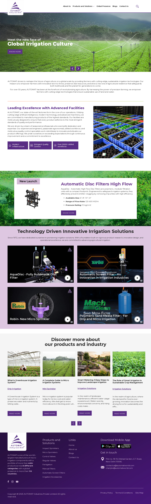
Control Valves (48, 456)
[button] (79, 423)
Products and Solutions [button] (83, 6)
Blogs (115, 6)
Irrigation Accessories (52, 477)
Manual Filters (48, 469)
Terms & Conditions (124, 493)
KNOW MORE (15, 51)
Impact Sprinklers (50, 448)
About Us (67, 6)
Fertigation (47, 464)
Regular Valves (49, 460)
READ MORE (15, 413)
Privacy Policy (106, 493)
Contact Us (123, 6)
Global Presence (103, 6)
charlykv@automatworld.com (119, 468)
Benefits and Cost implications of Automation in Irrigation (129, 381)
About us (73, 449)
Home (71, 445)
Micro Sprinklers (49, 452)
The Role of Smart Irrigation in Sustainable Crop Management (93, 381)
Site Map (139, 493)
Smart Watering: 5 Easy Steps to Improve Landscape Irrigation (58, 381)
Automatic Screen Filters (53, 473)
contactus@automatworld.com (120, 465)
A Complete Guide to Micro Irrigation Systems (21, 381)
